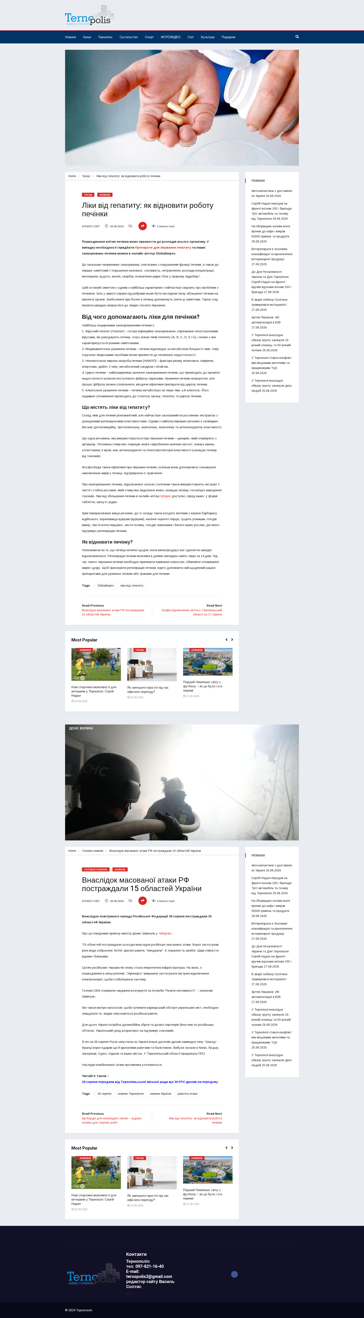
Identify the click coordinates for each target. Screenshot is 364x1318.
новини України (160, 1093)
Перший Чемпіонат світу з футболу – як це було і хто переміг (202, 686)
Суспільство (129, 37)
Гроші (87, 37)
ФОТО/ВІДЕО (171, 37)
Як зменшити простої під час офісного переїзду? (148, 689)
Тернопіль (105, 37)
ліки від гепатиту (131, 585)
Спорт (149, 37)
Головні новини (92, 850)
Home (72, 176)
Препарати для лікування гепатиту (163, 247)
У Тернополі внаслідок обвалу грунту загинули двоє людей (272, 385)
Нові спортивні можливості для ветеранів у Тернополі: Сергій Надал (93, 691)
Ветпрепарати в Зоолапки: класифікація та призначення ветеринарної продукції (272, 254)
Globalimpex (106, 585)
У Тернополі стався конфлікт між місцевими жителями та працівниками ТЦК (272, 363)
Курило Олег (91, 226)
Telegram (165, 933)
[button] (228, 641)
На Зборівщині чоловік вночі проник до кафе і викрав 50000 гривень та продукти (271, 231)
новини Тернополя (131, 1093)
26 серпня (104, 1093)
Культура (207, 37)
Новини (70, 37)
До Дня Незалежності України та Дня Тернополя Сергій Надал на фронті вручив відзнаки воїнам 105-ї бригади (272, 282)
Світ (191, 37)
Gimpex (165, 496)
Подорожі (228, 37)
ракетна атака (187, 1093)
